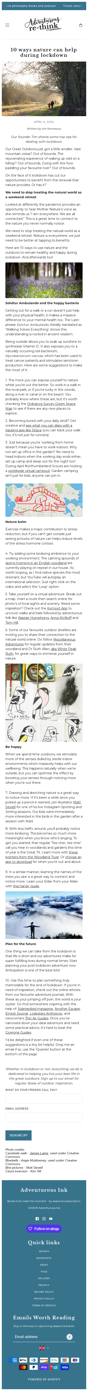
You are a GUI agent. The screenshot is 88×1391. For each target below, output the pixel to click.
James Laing (39, 1153)
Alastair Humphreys (33, 618)
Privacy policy (44, 1298)
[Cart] (81, 25)
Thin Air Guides (36, 1018)
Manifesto (44, 1258)
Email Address (16, 1108)
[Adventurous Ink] (44, 25)
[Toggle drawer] (7, 25)
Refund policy (44, 1292)
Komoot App (57, 608)
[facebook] (37, 1218)
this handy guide (26, 886)
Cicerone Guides (18, 1032)
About (44, 1265)
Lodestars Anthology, (46, 1014)
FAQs (44, 1271)
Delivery (44, 1278)
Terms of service (44, 1305)
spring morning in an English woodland (36, 563)
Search (44, 1251)
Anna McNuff (61, 618)
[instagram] (44, 1218)
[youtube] (50, 1218)
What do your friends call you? (31, 1090)
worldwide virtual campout (29, 471)
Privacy (44, 1285)
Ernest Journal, (17, 1014)
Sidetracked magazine (35, 1009)
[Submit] (69, 1337)
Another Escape (67, 1009)
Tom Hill (11, 623)
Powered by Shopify (44, 1379)
